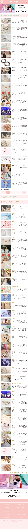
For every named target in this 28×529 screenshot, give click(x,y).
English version (21, 514)
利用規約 (7, 507)
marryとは (21, 500)
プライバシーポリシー (21, 507)
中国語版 (7, 517)
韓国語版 (21, 517)
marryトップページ (6, 500)
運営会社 (7, 511)
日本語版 (7, 514)
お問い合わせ (21, 511)
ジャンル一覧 (21, 504)
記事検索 (7, 504)
